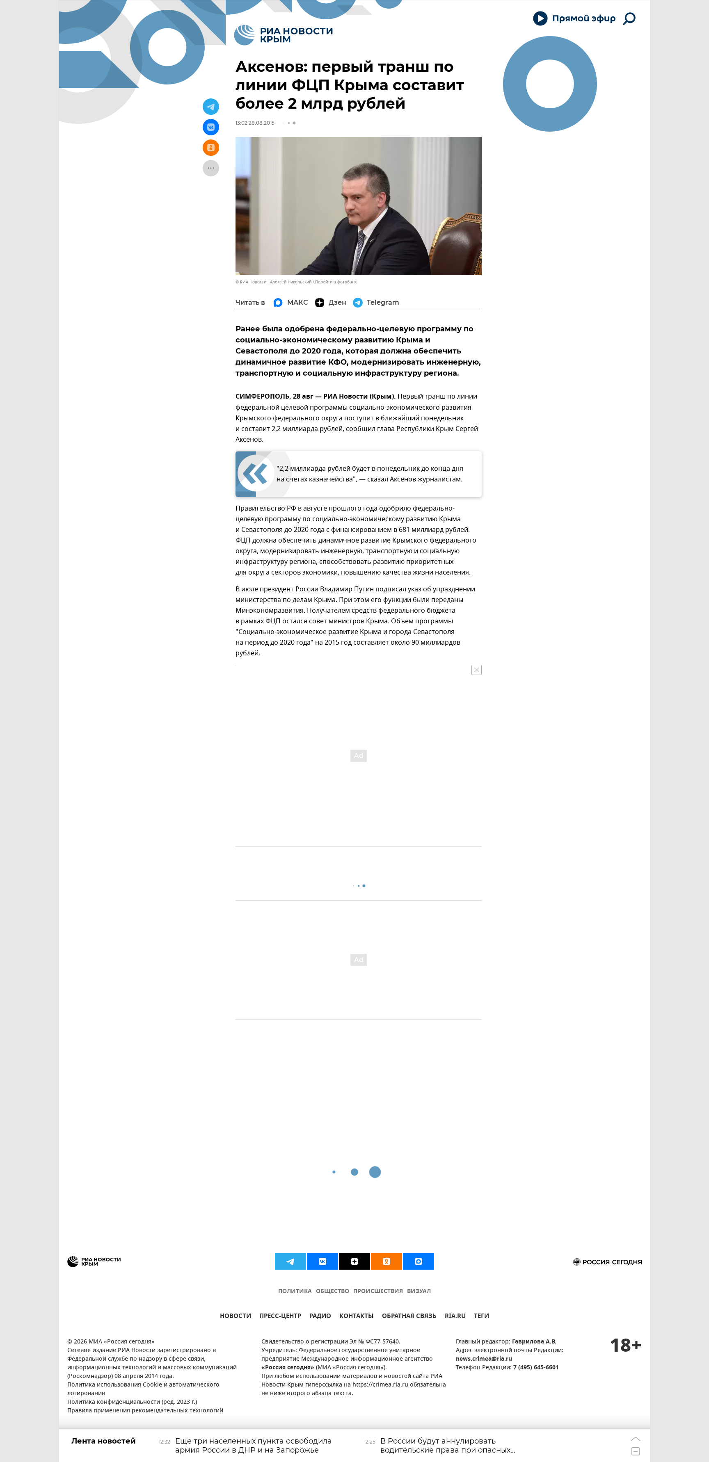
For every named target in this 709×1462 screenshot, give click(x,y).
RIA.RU (455, 1317)
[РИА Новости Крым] (283, 35)
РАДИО (320, 1317)
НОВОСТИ (235, 1317)
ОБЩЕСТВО (332, 1291)
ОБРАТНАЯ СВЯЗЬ (409, 1317)
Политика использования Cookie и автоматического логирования (143, 1389)
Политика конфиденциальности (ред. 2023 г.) (132, 1402)
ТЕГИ (481, 1317)
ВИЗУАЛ (419, 1291)
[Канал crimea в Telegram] (290, 1261)
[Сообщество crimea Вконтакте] (322, 1261)
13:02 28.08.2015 (255, 123)
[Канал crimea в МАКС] (418, 1261)
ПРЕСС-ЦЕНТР (280, 1317)
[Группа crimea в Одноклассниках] (386, 1261)
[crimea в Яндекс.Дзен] (354, 1261)
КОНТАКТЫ (356, 1317)
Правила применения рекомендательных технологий (145, 1411)
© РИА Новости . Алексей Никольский (273, 282)
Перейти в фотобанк (336, 282)
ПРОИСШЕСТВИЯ (378, 1291)
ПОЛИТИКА (295, 1291)
